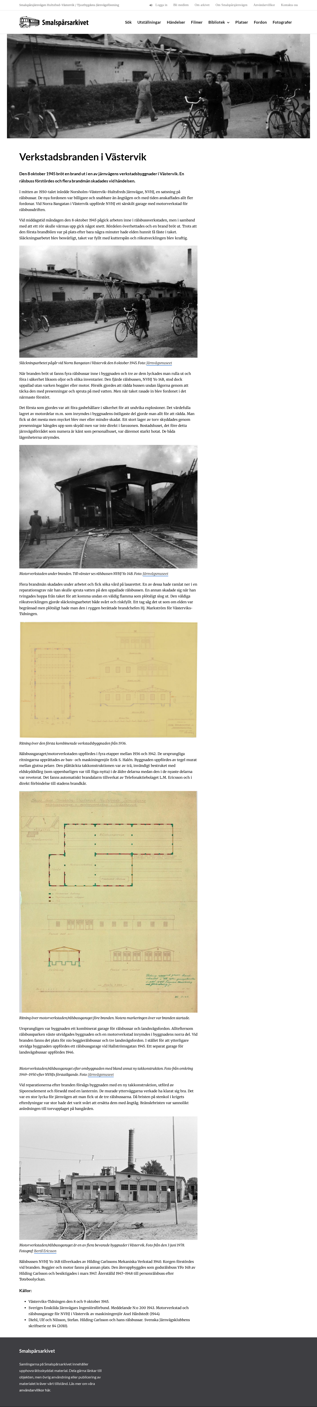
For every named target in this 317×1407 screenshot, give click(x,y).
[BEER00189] (108, 1118)
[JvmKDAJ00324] (108, 446)
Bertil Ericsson (45, 1251)
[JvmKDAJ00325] (108, 247)
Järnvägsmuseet (159, 363)
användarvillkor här (34, 1390)
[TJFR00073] (108, 793)
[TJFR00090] (108, 623)
